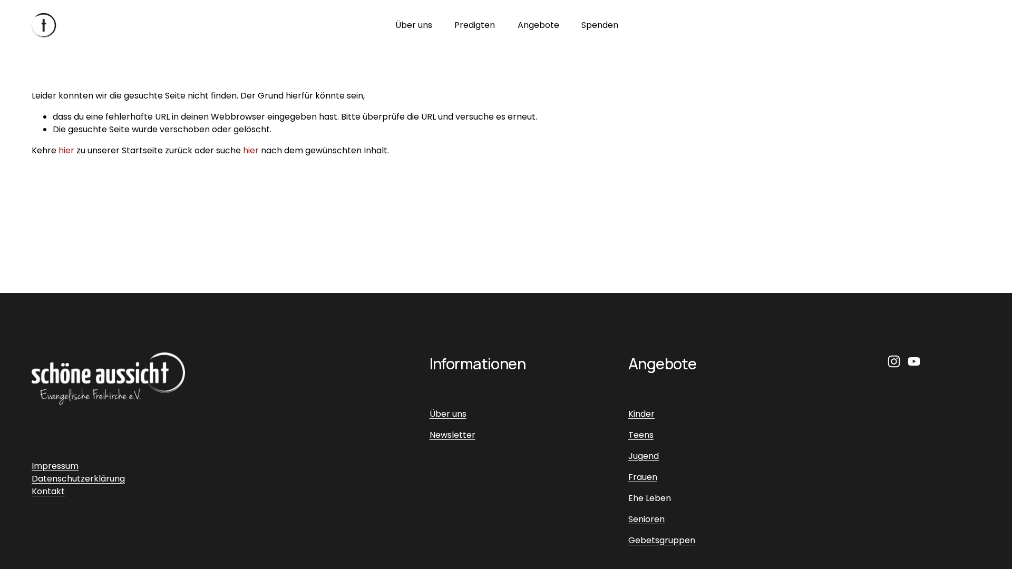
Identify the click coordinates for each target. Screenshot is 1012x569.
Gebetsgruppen (661, 540)
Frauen (642, 477)
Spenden (599, 25)
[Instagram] (894, 361)
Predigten (474, 25)
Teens (641, 435)
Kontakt (48, 491)
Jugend (643, 456)
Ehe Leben (649, 498)
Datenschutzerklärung (78, 479)
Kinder (641, 414)
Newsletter (452, 435)
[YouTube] (914, 361)
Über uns (413, 25)
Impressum (55, 466)
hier (66, 150)
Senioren (646, 519)
